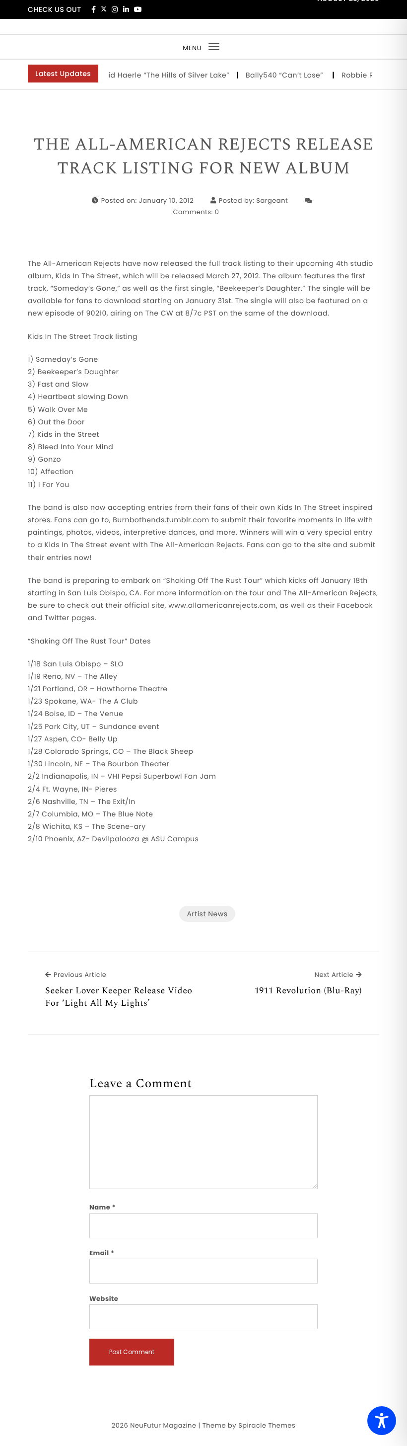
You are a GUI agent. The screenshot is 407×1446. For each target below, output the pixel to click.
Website (103, 1298)
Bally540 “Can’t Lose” (278, 75)
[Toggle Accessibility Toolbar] (381, 1420)
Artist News (207, 914)
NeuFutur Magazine (163, 1425)
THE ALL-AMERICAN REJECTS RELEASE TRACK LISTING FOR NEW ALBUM (203, 156)
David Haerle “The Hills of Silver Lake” (154, 75)
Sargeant (272, 200)
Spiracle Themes (266, 1425)
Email (102, 1253)
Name (102, 1207)
